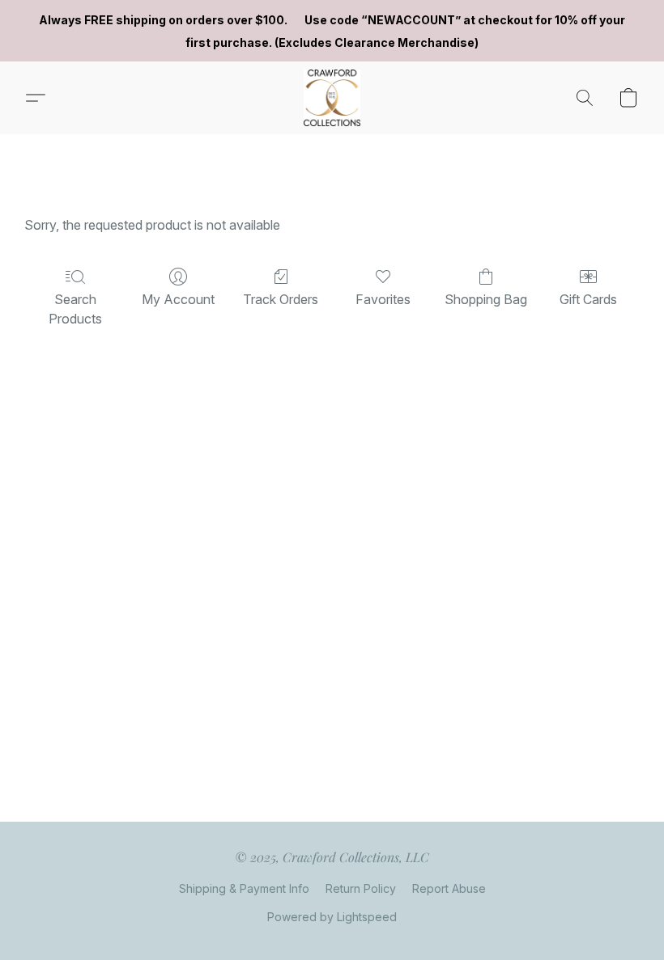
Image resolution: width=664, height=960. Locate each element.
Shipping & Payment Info (244, 888)
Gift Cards (588, 299)
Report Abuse (449, 888)
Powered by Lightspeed (332, 917)
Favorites (383, 299)
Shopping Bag (486, 299)
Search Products (75, 309)
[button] (332, 98)
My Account (178, 299)
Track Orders (280, 299)
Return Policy (361, 888)
